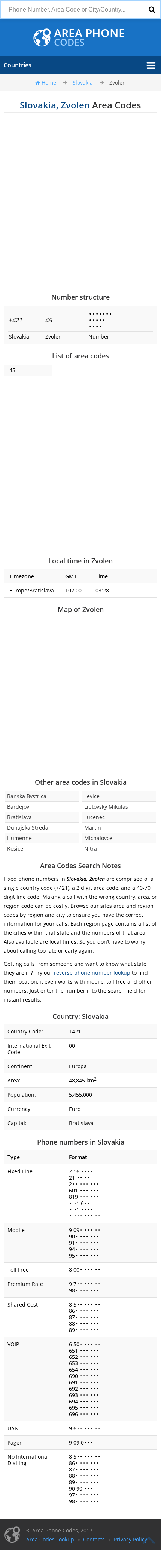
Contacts (94, 1539)
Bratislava (19, 817)
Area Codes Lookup (50, 1539)
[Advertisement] (80, 202)
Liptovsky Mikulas (106, 806)
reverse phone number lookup (92, 972)
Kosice (15, 848)
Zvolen (117, 82)
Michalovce (98, 838)
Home (49, 82)
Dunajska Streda (27, 827)
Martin (92, 827)
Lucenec (94, 817)
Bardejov (18, 806)
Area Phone (89, 37)
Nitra (90, 848)
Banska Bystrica (26, 796)
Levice (92, 796)
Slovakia (83, 82)
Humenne (19, 838)
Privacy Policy (130, 1539)
